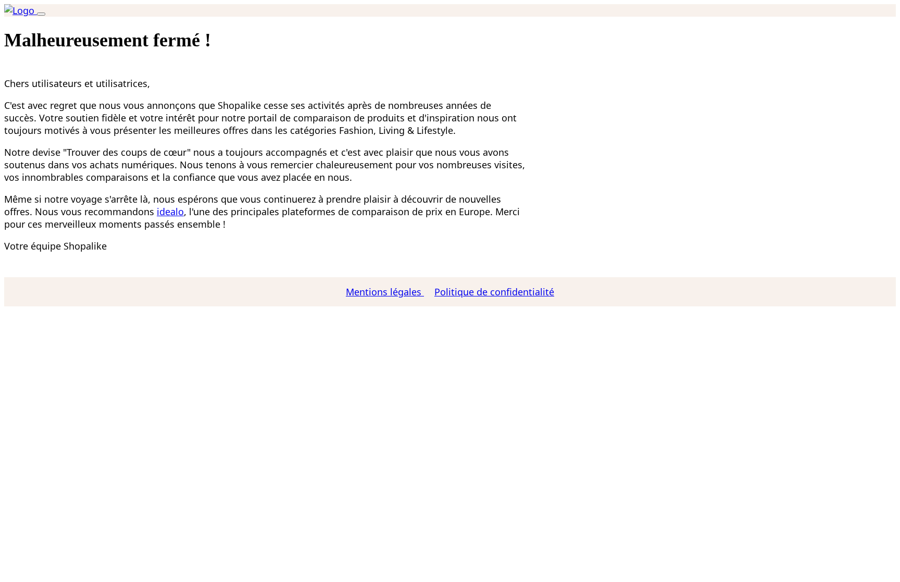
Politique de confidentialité (494, 292)
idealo (170, 211)
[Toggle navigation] (41, 14)
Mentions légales (385, 292)
